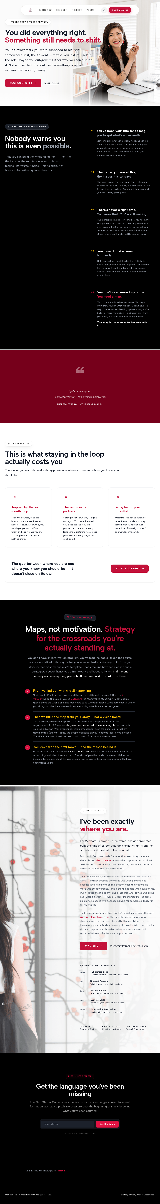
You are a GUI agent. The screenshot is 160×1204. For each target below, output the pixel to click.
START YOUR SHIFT (127, 568)
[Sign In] (104, 10)
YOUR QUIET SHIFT (20, 82)
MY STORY (91, 945)
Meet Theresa (52, 83)
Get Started (118, 10)
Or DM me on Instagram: (45, 1170)
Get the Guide (107, 1124)
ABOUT (90, 10)
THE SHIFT (76, 10)
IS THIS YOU (45, 10)
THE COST (61, 10)
